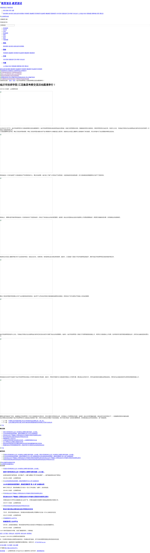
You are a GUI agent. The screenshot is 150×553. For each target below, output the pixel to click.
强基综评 (64, 13)
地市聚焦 (21, 13)
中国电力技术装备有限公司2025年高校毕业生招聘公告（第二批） (26, 420)
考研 (71, 13)
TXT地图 (9, 545)
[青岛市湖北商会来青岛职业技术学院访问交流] (16, 459)
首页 (10, 80)
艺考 (68, 13)
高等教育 (37, 13)
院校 (7, 10)
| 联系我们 (29, 533)
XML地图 (15, 545)
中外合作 (75, 13)
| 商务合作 (11, 533)
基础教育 (32, 13)
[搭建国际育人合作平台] (10, 518)
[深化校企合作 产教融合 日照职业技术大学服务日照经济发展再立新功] (22, 458)
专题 (13, 10)
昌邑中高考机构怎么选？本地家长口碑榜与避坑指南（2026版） (20, 432)
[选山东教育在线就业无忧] (7, 462)
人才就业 (80, 13)
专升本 (5, 29)
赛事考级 (94, 13)
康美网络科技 (40, 551)
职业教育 (42, 13)
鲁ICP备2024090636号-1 (11, 548)
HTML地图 (3, 545)
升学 (10, 10)
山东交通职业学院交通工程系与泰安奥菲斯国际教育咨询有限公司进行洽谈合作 (30, 422)
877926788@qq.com (40, 542)
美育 (98, 13)
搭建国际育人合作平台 (9, 438)
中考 (57, 13)
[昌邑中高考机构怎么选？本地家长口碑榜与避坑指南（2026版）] (21, 454)
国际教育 (53, 13)
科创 (84, 13)
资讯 (4, 10)
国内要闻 (5, 13)
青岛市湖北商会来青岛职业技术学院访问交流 (15, 436)
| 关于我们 (5, 533)
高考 (60, 13)
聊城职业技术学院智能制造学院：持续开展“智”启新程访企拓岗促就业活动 (23, 445)
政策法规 (16, 13)
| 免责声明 (17, 533)
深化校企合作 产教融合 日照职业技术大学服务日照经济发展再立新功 (22, 435)
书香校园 (88, 13)
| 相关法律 (23, 533)
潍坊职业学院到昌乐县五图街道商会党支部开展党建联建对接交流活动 (22, 443)
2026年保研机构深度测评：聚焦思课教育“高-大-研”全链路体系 (20, 433)
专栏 (14, 80)
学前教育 (26, 13)
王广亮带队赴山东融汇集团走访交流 (13, 441)
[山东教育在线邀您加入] (7, 464)
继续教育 (48, 13)
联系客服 (2, 551)
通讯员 (101, 13)
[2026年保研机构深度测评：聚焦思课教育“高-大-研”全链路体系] (21, 456)
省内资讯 (10, 13)
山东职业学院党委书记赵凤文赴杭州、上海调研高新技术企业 (20, 440)
